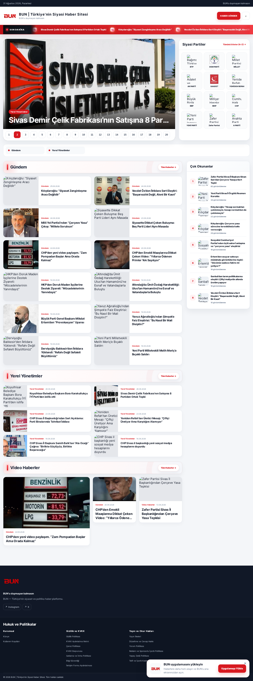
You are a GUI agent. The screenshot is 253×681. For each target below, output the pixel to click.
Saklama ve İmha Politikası (78, 656)
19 (158, 134)
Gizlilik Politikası (73, 636)
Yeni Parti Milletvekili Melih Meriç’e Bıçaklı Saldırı (154, 352)
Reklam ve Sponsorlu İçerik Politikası (146, 651)
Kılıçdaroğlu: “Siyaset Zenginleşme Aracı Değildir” (64, 192)
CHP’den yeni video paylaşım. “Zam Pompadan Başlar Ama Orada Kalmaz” (64, 256)
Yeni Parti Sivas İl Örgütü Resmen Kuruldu (228, 195)
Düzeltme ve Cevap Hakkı (141, 641)
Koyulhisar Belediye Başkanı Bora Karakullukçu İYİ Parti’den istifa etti (59, 395)
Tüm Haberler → (168, 167)
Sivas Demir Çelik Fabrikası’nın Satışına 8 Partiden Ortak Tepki (146, 395)
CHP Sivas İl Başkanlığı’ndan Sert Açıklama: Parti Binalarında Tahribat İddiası (56, 420)
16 (133, 134)
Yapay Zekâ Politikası (139, 656)
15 (125, 134)
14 (116, 134)
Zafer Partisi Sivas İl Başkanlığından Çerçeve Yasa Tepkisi (160, 514)
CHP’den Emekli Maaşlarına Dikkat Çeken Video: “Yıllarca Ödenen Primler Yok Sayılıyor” (154, 256)
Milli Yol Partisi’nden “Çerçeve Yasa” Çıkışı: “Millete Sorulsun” (64, 224)
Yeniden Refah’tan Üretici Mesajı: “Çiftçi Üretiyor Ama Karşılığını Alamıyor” (145, 420)
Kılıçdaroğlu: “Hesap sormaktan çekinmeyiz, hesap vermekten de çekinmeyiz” (228, 210)
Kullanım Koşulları (11, 641)
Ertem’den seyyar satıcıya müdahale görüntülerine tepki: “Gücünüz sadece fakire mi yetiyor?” (227, 261)
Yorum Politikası (136, 646)
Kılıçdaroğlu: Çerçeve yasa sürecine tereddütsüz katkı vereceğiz (225, 226)
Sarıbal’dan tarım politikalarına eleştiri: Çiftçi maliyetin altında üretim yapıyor (227, 279)
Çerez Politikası (73, 646)
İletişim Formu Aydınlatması (79, 665)
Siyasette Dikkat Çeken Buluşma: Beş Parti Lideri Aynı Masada (153, 224)
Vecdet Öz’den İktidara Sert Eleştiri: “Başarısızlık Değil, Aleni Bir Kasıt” (154, 192)
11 (92, 134)
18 (150, 134)
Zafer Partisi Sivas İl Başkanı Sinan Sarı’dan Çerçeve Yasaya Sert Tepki (228, 179)
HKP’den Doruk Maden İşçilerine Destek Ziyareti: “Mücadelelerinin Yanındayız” (62, 288)
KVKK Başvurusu (74, 651)
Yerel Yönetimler (61, 150)
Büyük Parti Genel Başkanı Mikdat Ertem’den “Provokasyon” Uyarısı (63, 320)
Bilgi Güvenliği (72, 660)
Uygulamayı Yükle (232, 668)
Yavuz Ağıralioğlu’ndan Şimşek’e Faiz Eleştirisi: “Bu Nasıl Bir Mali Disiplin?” (153, 320)
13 (108, 134)
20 (166, 134)
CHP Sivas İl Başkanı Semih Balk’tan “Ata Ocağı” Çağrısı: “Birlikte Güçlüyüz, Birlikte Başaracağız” (59, 446)
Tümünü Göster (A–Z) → (234, 44)
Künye (6, 636)
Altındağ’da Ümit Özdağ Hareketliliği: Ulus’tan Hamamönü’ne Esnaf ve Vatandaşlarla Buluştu (155, 288)
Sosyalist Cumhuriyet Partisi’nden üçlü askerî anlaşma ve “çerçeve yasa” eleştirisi (228, 243)
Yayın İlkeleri (135, 636)
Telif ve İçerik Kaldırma (140, 660)
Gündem (16, 150)
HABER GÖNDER (228, 16)
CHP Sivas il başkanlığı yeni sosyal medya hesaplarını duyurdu (146, 445)
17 (141, 134)
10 (83, 134)
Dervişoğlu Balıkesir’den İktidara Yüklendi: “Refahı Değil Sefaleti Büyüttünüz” (62, 352)
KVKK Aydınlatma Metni (77, 641)
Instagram (12, 606)
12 (100, 134)
